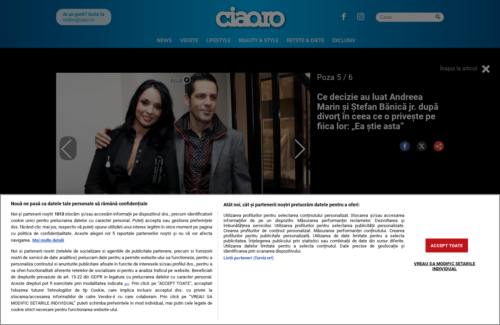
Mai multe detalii (48, 240)
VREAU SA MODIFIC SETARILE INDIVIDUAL (444, 266)
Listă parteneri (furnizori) (248, 257)
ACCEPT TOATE (447, 245)
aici (126, 283)
